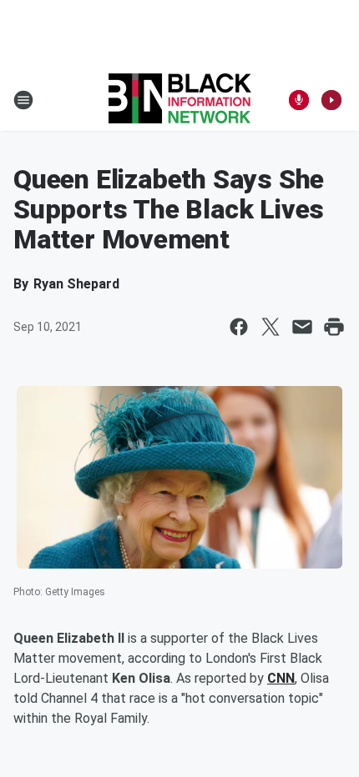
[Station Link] (180, 100)
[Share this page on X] (270, 326)
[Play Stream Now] (331, 100)
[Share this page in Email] (302, 326)
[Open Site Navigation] (23, 100)
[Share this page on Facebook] (238, 326)
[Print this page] (334, 326)
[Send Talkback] (299, 100)
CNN (281, 678)
